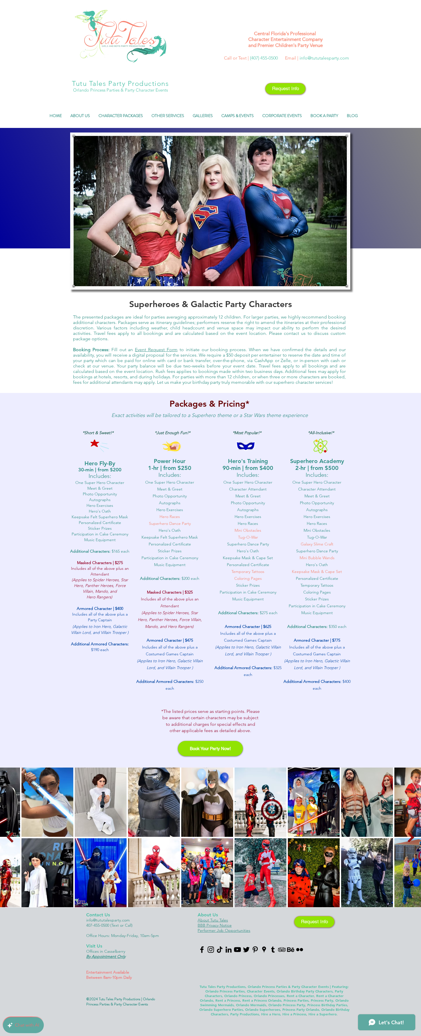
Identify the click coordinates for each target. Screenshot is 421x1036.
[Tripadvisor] (282, 949)
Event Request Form (156, 349)
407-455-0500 (98, 925)
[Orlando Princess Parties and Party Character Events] (210, 949)
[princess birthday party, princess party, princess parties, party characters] (246, 949)
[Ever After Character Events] (202, 949)
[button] (80, 117)
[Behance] (290, 949)
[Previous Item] (10, 837)
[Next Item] (411, 837)
